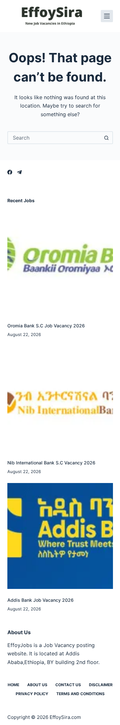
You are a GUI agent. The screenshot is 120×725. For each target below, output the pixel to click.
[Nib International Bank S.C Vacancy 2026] (60, 399)
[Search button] (106, 137)
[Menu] (107, 16)
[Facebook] (9, 172)
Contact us (68, 684)
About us (37, 684)
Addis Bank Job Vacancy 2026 (40, 600)
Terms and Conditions (80, 693)
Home (13, 684)
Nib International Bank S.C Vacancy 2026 (51, 462)
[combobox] (54, 137)
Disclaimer (101, 684)
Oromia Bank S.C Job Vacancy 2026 (46, 325)
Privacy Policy (32, 693)
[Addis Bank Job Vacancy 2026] (60, 536)
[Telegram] (19, 172)
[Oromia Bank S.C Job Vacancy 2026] (60, 262)
